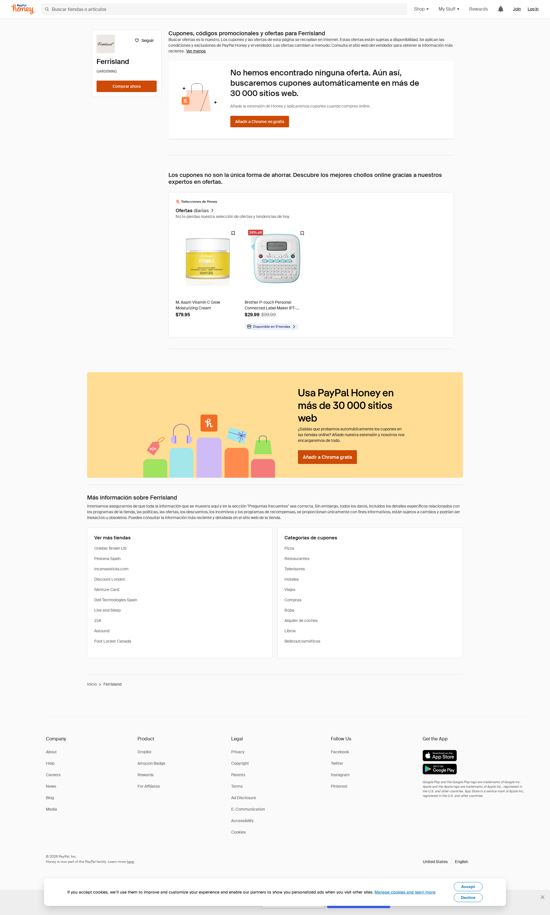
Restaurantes (296, 558)
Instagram (340, 774)
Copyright (240, 763)
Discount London (109, 579)
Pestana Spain (107, 558)
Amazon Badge (151, 763)
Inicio (92, 684)
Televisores (294, 568)
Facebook (340, 751)
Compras (292, 599)
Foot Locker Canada (112, 641)
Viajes (289, 589)
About (51, 751)
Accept (468, 886)
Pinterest (339, 786)
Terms (237, 786)
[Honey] (22, 9)
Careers (53, 774)
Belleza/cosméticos (302, 641)
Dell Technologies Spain (115, 599)
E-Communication (248, 809)
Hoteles (291, 579)
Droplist (145, 751)
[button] (445, 862)
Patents (238, 774)
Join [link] (517, 8)
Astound (101, 630)
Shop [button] (419, 9)
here (130, 861)
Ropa (289, 610)
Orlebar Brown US (110, 548)
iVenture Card (106, 589)
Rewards (478, 9)
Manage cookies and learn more (404, 891)
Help (50, 763)
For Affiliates (149, 786)
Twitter (337, 763)
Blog (50, 797)
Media (51, 809)
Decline (468, 897)
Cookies (238, 832)
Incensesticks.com (111, 568)
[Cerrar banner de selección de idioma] (542, 897)
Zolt (97, 620)
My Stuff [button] (447, 9)
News (51, 786)
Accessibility (242, 820)
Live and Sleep (107, 610)
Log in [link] (533, 8)
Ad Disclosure (243, 797)
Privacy (238, 751)
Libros (290, 630)
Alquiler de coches (301, 620)
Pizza (289, 548)
